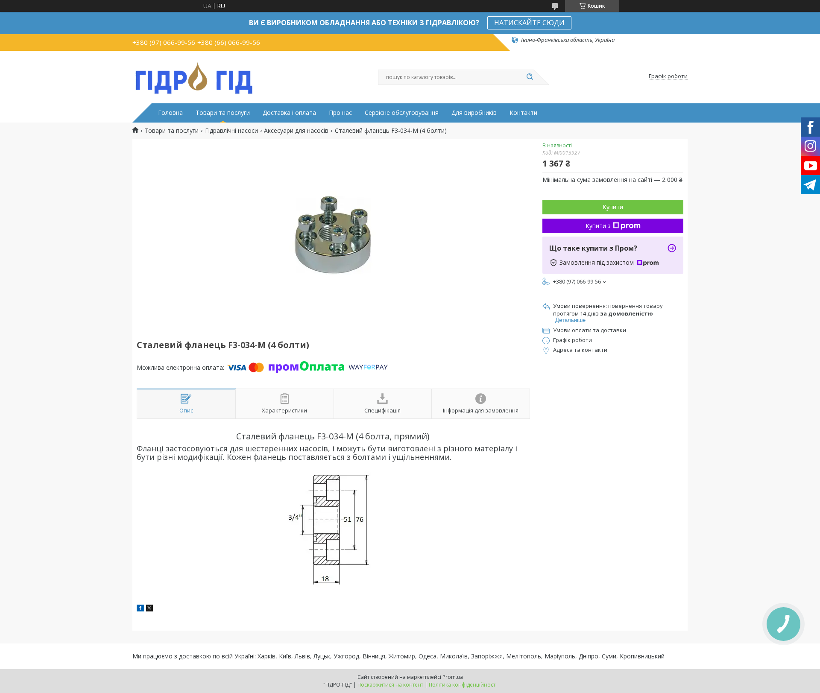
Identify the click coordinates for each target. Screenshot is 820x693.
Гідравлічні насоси (231, 131)
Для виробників (474, 113)
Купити (613, 207)
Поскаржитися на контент (390, 684)
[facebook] (140, 609)
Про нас (340, 113)
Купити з (598, 226)
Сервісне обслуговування (402, 113)
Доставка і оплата (289, 113)
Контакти (523, 113)
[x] (149, 609)
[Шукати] (529, 77)
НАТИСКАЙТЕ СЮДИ (529, 22)
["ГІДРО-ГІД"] (194, 76)
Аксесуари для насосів (296, 131)
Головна (170, 113)
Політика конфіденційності (463, 684)
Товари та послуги (223, 113)
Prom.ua (452, 677)
